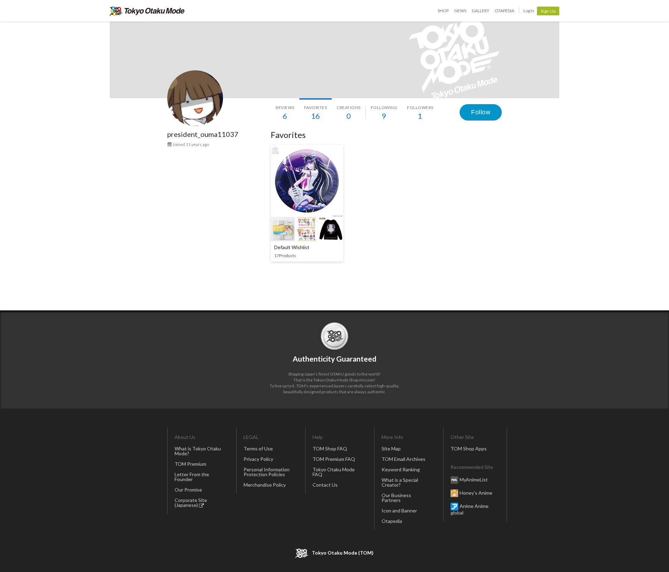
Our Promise (188, 490)
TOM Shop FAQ (330, 448)
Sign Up (548, 11)
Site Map (391, 448)
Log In (528, 10)
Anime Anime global (470, 509)
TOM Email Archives (403, 459)
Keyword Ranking (401, 469)
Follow (480, 112)
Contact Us (325, 485)
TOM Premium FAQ (334, 459)
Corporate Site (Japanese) (191, 502)
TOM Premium (190, 464)
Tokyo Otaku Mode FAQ (334, 471)
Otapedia (504, 10)
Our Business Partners (396, 497)
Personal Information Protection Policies (267, 471)
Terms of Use (258, 448)
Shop (443, 10)
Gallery (480, 10)
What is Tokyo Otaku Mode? (198, 451)
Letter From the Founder (192, 476)
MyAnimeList (474, 479)
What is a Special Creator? (400, 482)
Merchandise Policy (265, 485)
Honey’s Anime (476, 493)
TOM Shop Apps (469, 448)
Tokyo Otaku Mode (147, 10)
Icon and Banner (399, 510)
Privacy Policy (258, 459)
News (460, 10)
